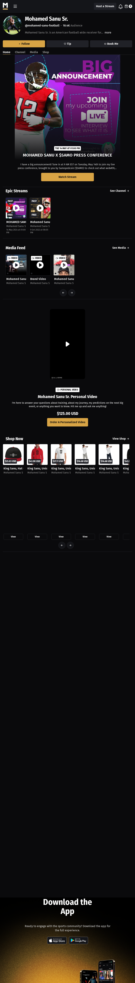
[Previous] (63, 292)
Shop (46, 52)
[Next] (71, 292)
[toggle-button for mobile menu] (15, 6)
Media (34, 52)
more (108, 32)
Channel (20, 52)
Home (6, 52)
